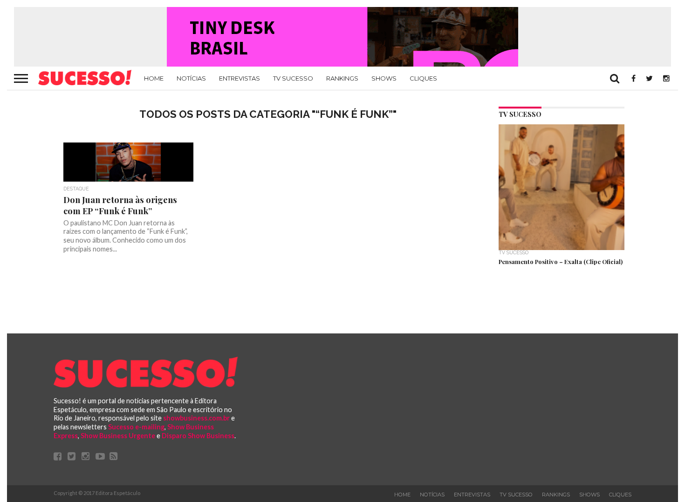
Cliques (423, 78)
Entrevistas (239, 78)
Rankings (342, 78)
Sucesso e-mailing (136, 427)
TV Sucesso (293, 78)
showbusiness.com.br (196, 418)
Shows (384, 78)
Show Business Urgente (118, 436)
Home (154, 78)
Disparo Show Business (198, 436)
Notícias (191, 78)
